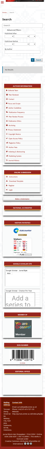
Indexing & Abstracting (17, 152)
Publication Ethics (15, 121)
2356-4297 (13, 436)
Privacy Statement (14, 130)
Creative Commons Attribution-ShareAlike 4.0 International (22, 442)
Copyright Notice (14, 134)
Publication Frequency (17, 112)
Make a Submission (22, 199)
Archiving (12, 125)
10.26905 (25, 436)
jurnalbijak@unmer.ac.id (27, 407)
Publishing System (15, 156)
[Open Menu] (2, 2)
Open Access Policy (15, 139)
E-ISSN (22, 363)
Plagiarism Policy (14, 143)
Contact (11, 99)
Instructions (13, 177)
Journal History (13, 160)
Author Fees (13, 147)
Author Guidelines (15, 108)
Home (4, 12)
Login (11, 190)
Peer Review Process (16, 117)
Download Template (16, 181)
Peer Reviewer (14, 95)
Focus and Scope (14, 104)
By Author (8, 49)
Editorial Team (13, 90)
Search (38, 60)
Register (11, 186)
